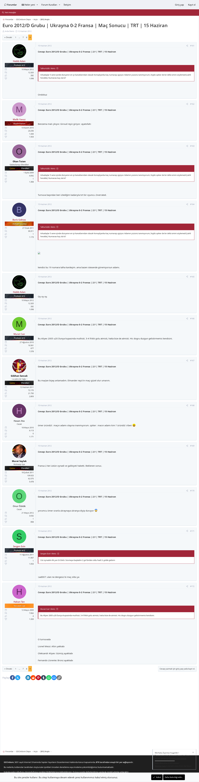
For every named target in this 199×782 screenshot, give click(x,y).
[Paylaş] (187, 46)
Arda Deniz (9, 31)
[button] (37, 4)
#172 (192, 586)
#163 (192, 146)
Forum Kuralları (49, 4)
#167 (192, 360)
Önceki (9, 37)
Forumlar (12, 4)
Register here (160, 766)
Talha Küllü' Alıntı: (47, 68)
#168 (192, 405)
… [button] (19, 37)
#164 (192, 204)
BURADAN (50, 772)
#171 (192, 531)
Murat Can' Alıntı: (47, 609)
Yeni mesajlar (10, 12)
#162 (192, 104)
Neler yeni (30, 4)
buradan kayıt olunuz (177, 758)
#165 (192, 276)
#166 (192, 318)
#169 (192, 445)
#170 (192, 490)
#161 (192, 45)
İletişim (67, 4)
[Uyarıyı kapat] (193, 752)
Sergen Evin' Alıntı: (48, 553)
